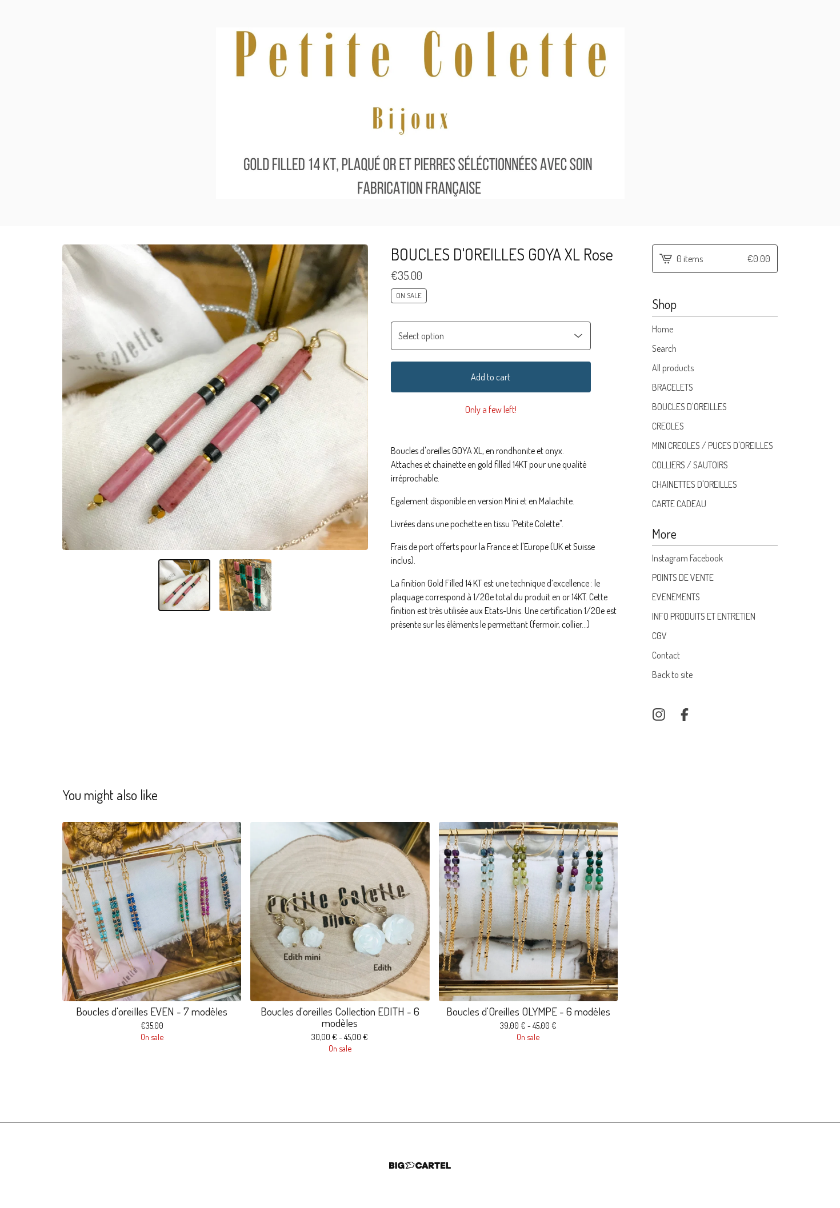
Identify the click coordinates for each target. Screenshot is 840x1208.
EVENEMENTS (676, 597)
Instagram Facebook (687, 558)
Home (662, 329)
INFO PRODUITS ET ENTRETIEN (703, 616)
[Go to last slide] (78, 397)
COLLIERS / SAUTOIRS (690, 465)
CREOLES (668, 426)
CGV (659, 635)
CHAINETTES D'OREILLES (694, 484)
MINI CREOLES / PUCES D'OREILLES (712, 445)
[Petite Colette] (420, 113)
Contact (666, 655)
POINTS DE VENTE (683, 577)
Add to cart (490, 377)
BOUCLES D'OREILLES (689, 406)
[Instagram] (659, 714)
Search (664, 348)
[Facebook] (684, 714)
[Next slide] (352, 397)
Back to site (672, 674)
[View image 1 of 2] (184, 585)
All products (673, 368)
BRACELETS (672, 387)
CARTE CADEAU (679, 503)
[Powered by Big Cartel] (420, 1165)
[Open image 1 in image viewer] (215, 397)
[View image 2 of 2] (245, 585)
